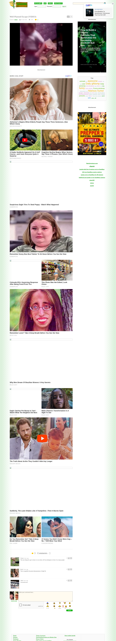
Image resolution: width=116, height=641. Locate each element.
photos (99, 94)
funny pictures (83, 91)
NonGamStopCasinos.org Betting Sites (46, 637)
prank (87, 95)
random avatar (14, 600)
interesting (86, 93)
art (86, 81)
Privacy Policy (40, 639)
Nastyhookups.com (92, 163)
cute (83, 84)
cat (80, 84)
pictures (82, 96)
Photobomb (94, 94)
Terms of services (40, 635)
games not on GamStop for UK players (92, 174)
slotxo (92, 183)
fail (101, 86)
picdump (103, 94)
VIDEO (50, 3)
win (89, 98)
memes (95, 92)
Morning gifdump (101, 92)
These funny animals (96, 95)
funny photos (89, 88)
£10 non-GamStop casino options (92, 172)
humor (100, 91)
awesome (93, 81)
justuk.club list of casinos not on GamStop (91, 169)
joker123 (92, 180)
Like (68, 17)
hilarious (92, 91)
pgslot (92, 185)
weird (103, 96)
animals (82, 81)
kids (91, 92)
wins (93, 98)
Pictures (15, 637)
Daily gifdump (93, 83)
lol (93, 93)
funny (82, 88)
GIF (45, 3)
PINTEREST (58, 3)
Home (14, 635)
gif (86, 91)
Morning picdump (83, 94)
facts (98, 86)
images (81, 93)
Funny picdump (99, 88)
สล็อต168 (92, 166)
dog (95, 86)
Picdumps (15, 639)
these (90, 96)
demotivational (90, 86)
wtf (95, 98)
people (90, 94)
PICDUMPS (38, 3)
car (103, 81)
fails (103, 86)
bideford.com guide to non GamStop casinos (92, 177)
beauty (100, 81)
